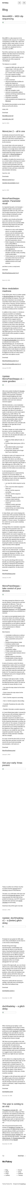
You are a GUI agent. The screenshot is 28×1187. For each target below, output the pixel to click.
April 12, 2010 (5, 123)
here (18, 551)
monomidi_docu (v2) (7, 119)
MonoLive (8, 101)
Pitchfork (18, 1134)
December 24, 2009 (7, 1143)
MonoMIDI (5, 156)
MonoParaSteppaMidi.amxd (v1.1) (11, 364)
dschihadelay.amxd (7, 1091)
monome (14, 888)
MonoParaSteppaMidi (10, 340)
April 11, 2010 (5, 190)
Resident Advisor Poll (19, 1138)
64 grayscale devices (14, 895)
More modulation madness (10, 289)
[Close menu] (24, 3)
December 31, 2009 (7, 998)
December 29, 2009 (7, 1095)
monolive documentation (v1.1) (10, 183)
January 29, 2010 (6, 368)
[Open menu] (19, 3)
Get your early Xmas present (12, 764)
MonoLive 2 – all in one (13, 131)
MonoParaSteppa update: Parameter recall (11, 201)
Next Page (22, 1155)
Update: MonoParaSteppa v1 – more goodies (13, 378)
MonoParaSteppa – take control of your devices (11, 588)
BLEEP (16, 1140)
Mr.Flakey (5, 3)
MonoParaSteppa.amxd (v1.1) (10, 361)
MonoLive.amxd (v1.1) (8, 179)
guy (6, 1119)
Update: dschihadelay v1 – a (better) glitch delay (12, 920)
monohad (8, 1027)
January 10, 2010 (6, 577)
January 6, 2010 (6, 754)
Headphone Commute (15, 1127)
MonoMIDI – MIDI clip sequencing (12, 17)
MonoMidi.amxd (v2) (7, 115)
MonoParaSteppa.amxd (8, 573)
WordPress (23, 1183)
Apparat (22, 1029)
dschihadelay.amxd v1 (8, 990)
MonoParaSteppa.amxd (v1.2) (10, 273)
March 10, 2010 (6, 280)
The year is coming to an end (12, 1105)
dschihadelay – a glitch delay (13, 1007)
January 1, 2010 (6, 909)
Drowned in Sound (10, 1134)
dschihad (15, 1031)
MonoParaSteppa (15, 154)
